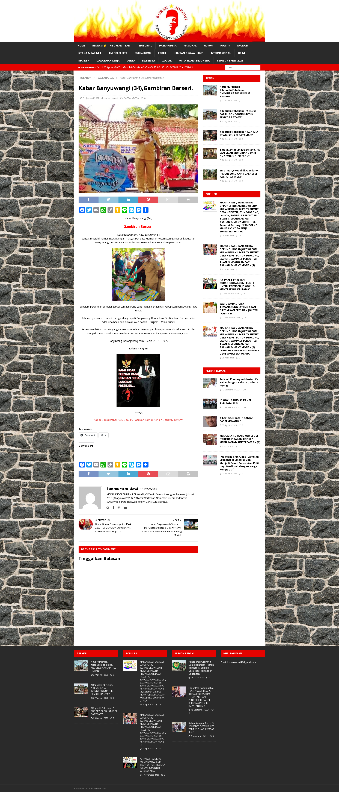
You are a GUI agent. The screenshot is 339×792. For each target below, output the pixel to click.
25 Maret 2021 (197, 677)
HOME (81, 45)
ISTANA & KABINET (89, 53)
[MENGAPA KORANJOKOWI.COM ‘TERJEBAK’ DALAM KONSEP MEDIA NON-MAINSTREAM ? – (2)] (210, 439)
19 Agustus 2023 (229, 473)
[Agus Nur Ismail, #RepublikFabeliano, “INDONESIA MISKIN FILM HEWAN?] (210, 90)
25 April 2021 (228, 357)
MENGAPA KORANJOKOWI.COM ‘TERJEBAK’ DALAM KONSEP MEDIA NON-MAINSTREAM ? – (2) (240, 439)
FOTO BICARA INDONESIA (194, 60)
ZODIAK (167, 60)
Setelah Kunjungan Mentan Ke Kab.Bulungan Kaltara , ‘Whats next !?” (239, 382)
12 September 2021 (231, 389)
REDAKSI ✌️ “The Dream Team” (112, 45)
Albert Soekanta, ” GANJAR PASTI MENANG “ (236, 419)
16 (240, 235)
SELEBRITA (148, 60)
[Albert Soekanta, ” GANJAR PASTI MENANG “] (210, 421)
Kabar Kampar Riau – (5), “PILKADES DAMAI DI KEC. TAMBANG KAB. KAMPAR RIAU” (202, 727)
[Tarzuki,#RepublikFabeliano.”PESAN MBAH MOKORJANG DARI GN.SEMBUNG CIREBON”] (210, 153)
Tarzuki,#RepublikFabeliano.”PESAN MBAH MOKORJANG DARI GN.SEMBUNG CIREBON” (240, 153)
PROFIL (162, 53)
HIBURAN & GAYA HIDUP (188, 53)
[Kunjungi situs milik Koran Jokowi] (107, 508)
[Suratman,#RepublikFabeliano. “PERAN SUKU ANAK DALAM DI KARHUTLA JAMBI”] (210, 174)
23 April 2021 (228, 269)
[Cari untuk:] (242, 67)
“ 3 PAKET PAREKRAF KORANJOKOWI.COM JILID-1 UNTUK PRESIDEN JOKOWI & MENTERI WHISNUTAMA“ (237, 284)
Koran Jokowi (111, 98)
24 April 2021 (228, 235)
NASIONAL (190, 45)
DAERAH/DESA (168, 45)
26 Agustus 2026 (229, 139)
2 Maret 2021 (228, 446)
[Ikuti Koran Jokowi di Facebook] (112, 508)
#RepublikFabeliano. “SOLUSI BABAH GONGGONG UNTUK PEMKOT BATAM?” (238, 114)
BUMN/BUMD (143, 53)
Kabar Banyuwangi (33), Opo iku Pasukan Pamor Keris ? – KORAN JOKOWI (138, 420)
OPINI (241, 53)
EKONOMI (243, 45)
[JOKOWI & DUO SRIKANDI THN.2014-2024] (210, 404)
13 (240, 269)
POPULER (211, 194)
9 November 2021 (199, 736)
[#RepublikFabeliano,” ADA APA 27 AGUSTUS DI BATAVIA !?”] (210, 135)
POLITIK (225, 45)
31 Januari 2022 (91, 98)
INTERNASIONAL (220, 53)
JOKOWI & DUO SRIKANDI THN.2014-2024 (235, 401)
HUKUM (208, 45)
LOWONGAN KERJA (108, 60)
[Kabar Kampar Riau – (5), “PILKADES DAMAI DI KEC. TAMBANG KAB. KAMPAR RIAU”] (179, 727)
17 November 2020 (231, 317)
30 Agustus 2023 (229, 425)
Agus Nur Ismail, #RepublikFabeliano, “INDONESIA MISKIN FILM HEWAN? (235, 91)
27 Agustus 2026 (229, 100)
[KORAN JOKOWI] (169, 40)
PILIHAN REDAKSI (216, 370)
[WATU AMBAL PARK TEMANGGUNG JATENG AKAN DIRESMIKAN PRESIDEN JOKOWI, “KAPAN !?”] (210, 307)
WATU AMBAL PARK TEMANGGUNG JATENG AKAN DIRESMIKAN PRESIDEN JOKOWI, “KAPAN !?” (239, 308)
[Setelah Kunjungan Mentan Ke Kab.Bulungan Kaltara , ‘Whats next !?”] (210, 383)
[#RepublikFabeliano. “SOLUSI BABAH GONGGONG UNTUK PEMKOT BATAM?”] (210, 114)
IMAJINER (83, 60)
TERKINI (210, 78)
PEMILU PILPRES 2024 (230, 60)
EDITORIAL (145, 45)
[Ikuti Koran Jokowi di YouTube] (124, 508)
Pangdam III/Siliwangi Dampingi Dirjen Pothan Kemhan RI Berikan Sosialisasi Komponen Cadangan (201, 667)
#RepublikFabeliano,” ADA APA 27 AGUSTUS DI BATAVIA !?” (239, 133)
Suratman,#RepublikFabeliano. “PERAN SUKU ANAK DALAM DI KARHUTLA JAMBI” (239, 174)
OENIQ (131, 60)
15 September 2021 (200, 709)
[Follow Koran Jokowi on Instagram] (117, 508)
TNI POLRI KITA (118, 53)
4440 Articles (149, 488)
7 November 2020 (230, 293)
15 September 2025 (231, 407)
